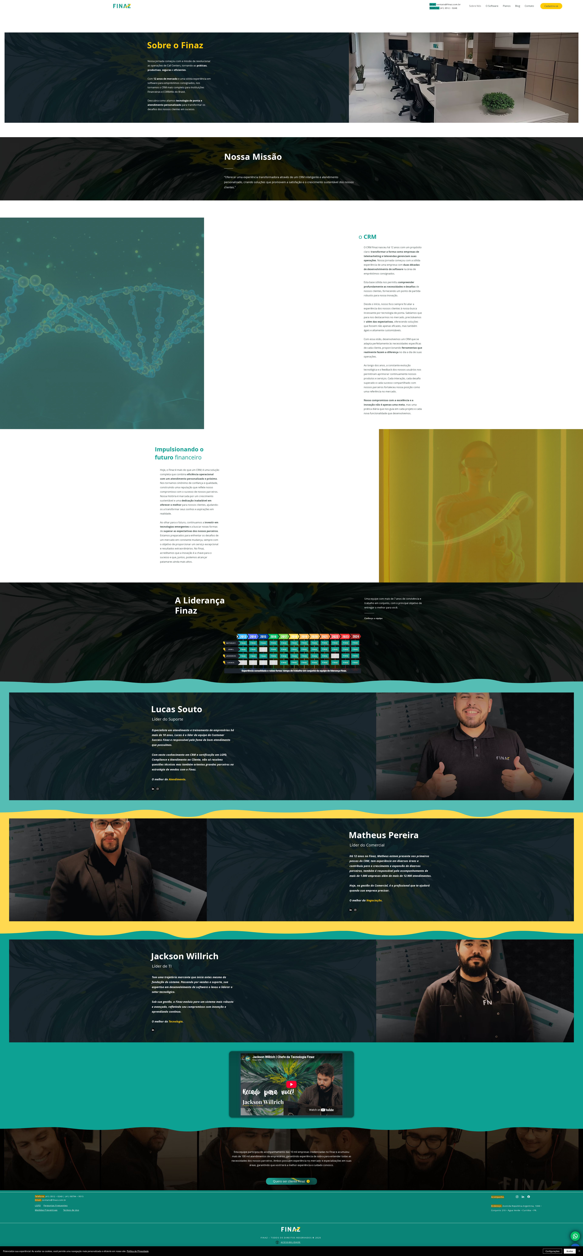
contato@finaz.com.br (449, 4)
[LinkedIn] (153, 789)
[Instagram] (157, 789)
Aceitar (569, 1251)
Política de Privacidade (138, 1251)
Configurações (552, 1251)
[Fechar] (579, 1251)
